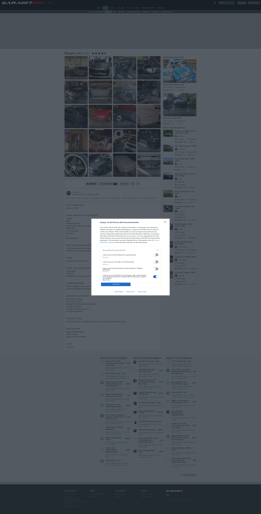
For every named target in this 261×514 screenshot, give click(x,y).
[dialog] (130, 257)
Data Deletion (119, 291)
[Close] (166, 223)
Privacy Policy (142, 291)
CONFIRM (116, 284)
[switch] (155, 254)
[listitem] (130, 250)
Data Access (130, 291)
